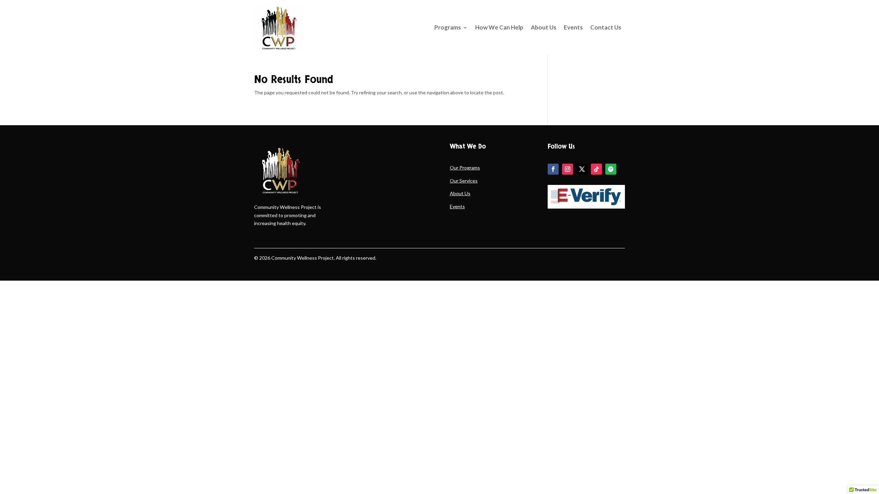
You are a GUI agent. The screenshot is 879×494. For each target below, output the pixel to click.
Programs (447, 27)
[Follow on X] (582, 169)
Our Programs (465, 167)
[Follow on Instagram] (567, 169)
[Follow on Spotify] (610, 169)
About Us (543, 27)
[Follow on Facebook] (553, 169)
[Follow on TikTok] (596, 169)
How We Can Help (499, 27)
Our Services (464, 181)
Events (573, 27)
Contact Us (605, 27)
